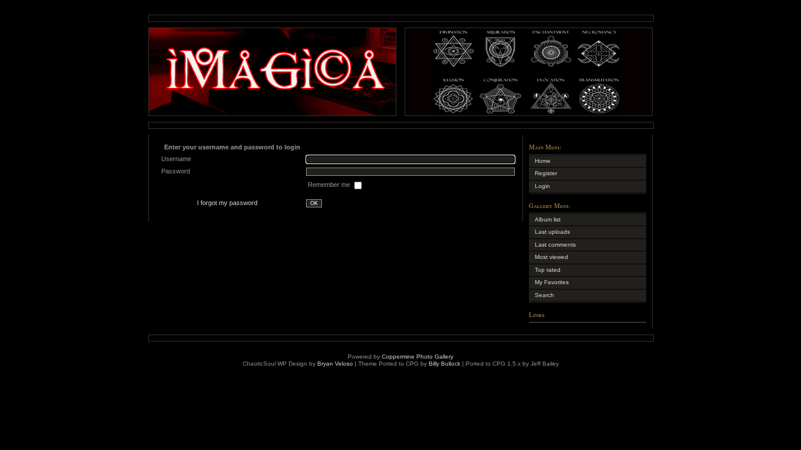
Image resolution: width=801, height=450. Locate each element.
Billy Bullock (444, 363)
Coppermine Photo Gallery (417, 356)
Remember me (330, 184)
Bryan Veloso (335, 363)
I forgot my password (227, 202)
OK (314, 203)
